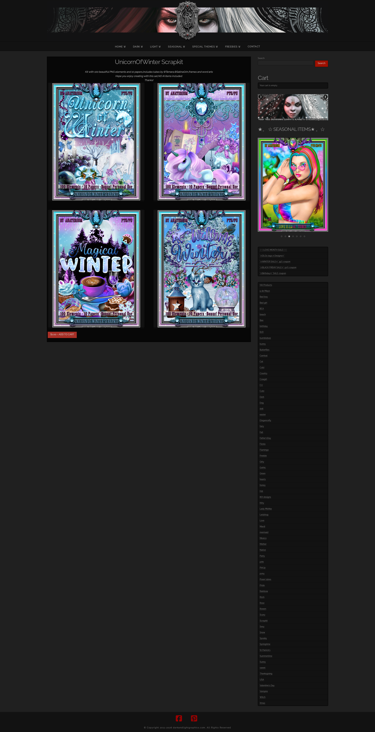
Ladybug (264, 514)
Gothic (263, 467)
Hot (261, 491)
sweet (262, 668)
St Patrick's (265, 650)
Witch (262, 697)
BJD (262, 332)
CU (261, 385)
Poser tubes (265, 579)
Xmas (262, 703)
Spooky (263, 638)
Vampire (264, 691)
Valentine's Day (267, 685)
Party (262, 556)
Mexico (263, 538)
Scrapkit (264, 620)
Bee (261, 320)
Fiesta (262, 444)
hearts (263, 479)
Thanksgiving (266, 673)
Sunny (263, 662)
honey (263, 485)
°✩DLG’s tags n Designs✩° (272, 256)
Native (263, 550)
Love (262, 520)
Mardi (262, 526)
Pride (262, 585)
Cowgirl (263, 379)
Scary (262, 614)
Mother (263, 544)
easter (263, 414)
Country (263, 373)
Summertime (266, 656)
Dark (262, 397)
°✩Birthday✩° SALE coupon (273, 273)
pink (262, 562)
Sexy (262, 626)
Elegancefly (265, 420)
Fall (261, 432)
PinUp (263, 567)
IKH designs (265, 497)
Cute (262, 391)
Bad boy (264, 297)
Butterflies (264, 350)
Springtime (265, 644)
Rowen (263, 609)
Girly (262, 462)
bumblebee (265, 338)
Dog (262, 403)
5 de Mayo (265, 291)
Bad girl (263, 303)
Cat (261, 361)
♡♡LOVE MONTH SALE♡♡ (273, 250)
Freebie (263, 455)
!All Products (266, 285)
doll (261, 408)
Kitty (262, 503)
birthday (264, 326)
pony (262, 573)
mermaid (264, 532)
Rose (262, 603)
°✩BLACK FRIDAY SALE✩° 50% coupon (278, 267)
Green (262, 473)
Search (261, 58)
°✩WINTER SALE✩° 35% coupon (275, 261)
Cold (262, 367)
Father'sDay (265, 438)
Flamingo (264, 450)
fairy (262, 426)
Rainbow (264, 591)
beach (263, 314)
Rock (262, 597)
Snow (262, 632)
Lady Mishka (266, 509)
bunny (263, 344)
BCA (262, 308)
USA (262, 679)
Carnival (263, 355)
